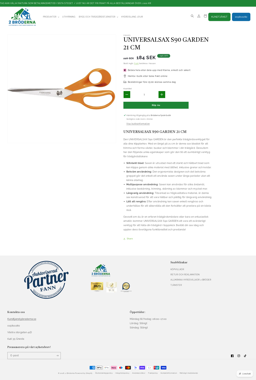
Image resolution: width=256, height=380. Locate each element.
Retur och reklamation (185, 274)
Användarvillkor (138, 373)
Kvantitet (127, 89)
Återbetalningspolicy (104, 373)
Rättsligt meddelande (189, 373)
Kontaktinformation (169, 373)
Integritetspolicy (122, 373)
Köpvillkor (177, 269)
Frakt (136, 63)
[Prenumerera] (57, 355)
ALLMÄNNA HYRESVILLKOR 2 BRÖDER (191, 280)
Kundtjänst (219, 16)
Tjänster (176, 285)
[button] (50, 17)
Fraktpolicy (153, 373)
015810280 (241, 16)
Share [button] (130, 238)
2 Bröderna (70, 373)
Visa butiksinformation (138, 124)
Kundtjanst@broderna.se (21, 319)
